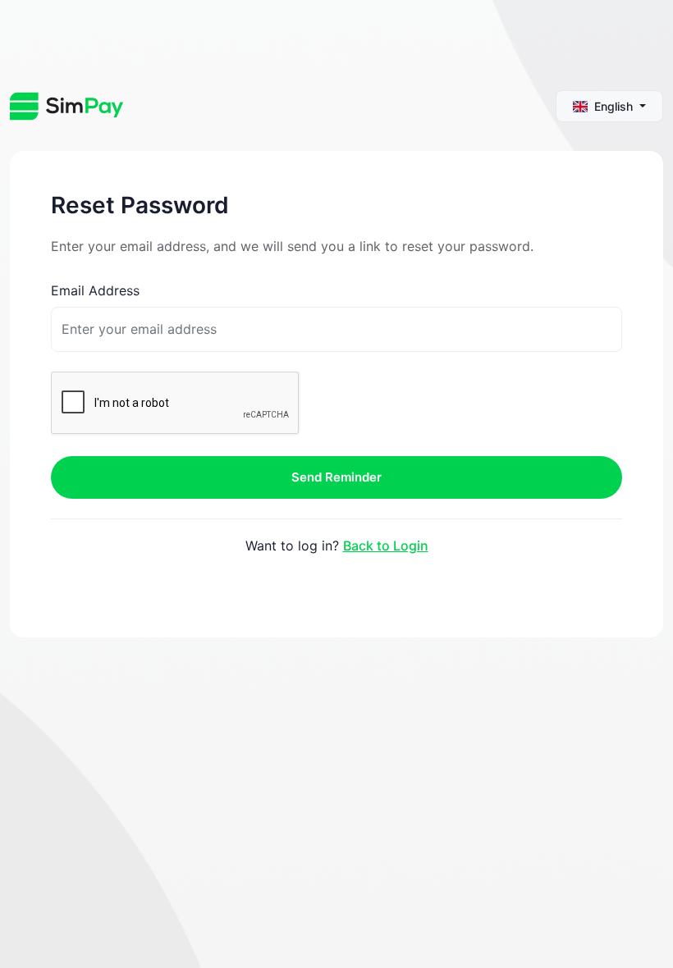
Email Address (95, 290)
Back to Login (385, 545)
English (613, 106)
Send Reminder (336, 477)
